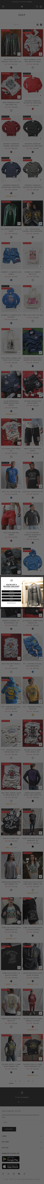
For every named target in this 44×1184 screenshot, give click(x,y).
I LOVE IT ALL (11, 600)
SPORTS (11, 597)
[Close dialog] (42, 578)
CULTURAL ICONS (11, 594)
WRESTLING (11, 591)
